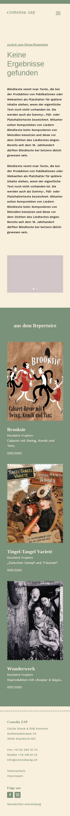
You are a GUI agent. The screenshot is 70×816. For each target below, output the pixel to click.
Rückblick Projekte (20, 435)
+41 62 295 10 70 (25, 749)
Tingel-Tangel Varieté (29, 551)
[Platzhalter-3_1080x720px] (35, 291)
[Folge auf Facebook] (10, 795)
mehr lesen (14, 452)
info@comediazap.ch (22, 760)
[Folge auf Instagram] (18, 795)
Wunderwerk (21, 668)
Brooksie (16, 429)
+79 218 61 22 (27, 755)
